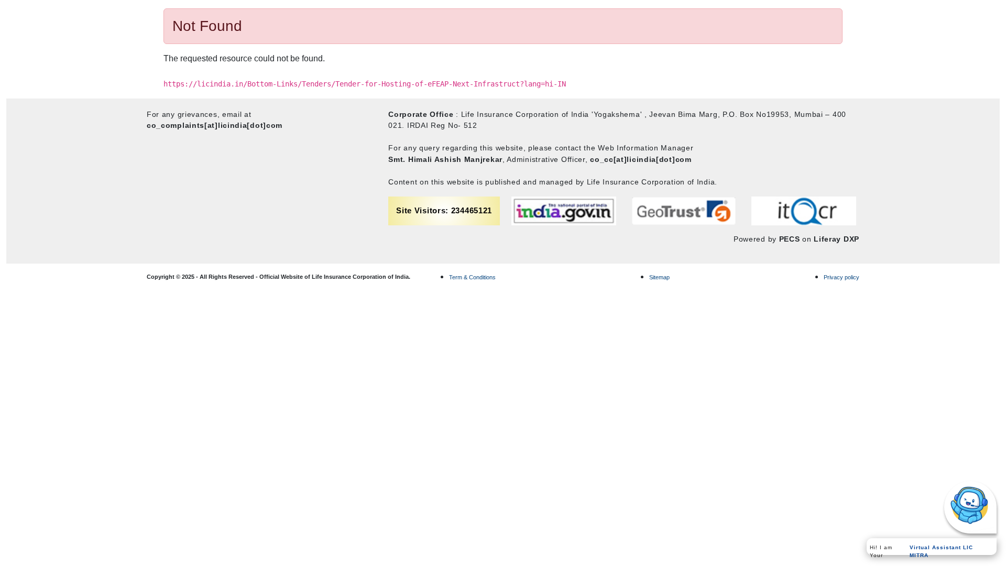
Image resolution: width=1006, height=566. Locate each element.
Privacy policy (841, 277)
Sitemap (659, 277)
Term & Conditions (472, 277)
